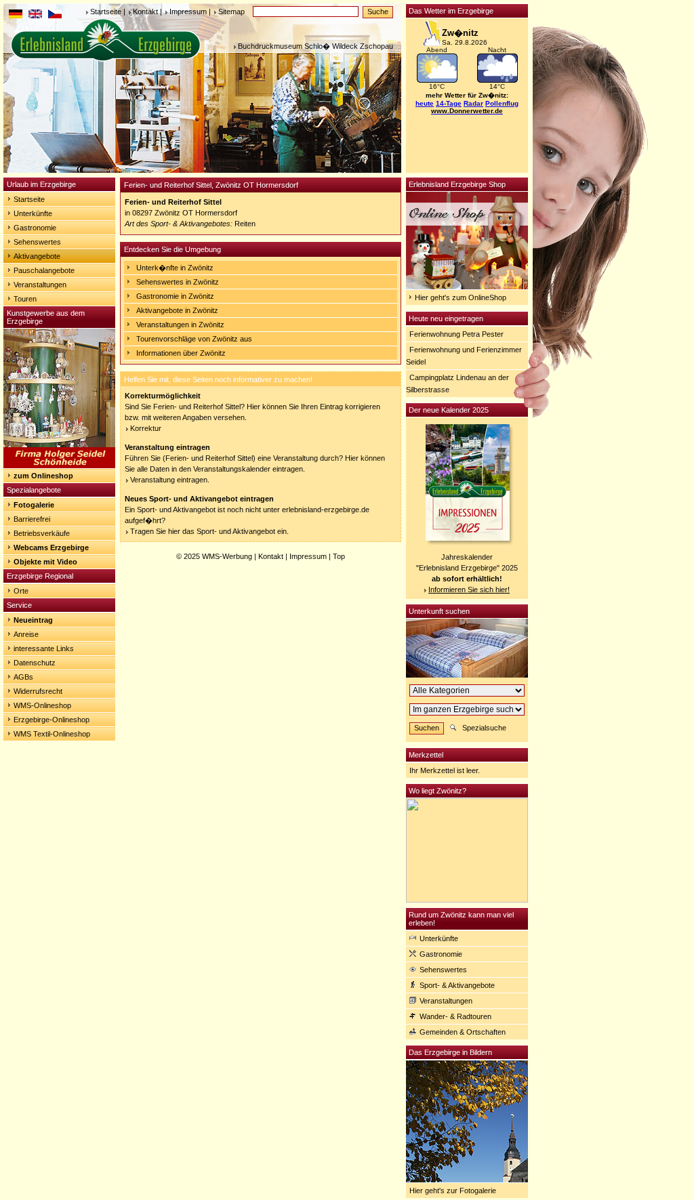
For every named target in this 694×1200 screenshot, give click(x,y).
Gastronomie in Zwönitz (175, 296)
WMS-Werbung (227, 556)
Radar (473, 103)
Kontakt (145, 11)
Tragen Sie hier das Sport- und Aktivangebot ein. (209, 531)
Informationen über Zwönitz (181, 353)
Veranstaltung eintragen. (169, 480)
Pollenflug (501, 103)
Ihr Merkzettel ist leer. (444, 770)
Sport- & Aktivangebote (457, 985)
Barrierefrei (32, 519)
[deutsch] (15, 16)
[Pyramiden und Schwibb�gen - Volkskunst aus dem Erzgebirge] (59, 465)
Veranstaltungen (40, 285)
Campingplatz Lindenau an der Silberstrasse (457, 383)
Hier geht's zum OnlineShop (460, 297)
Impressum (188, 11)
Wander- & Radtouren (455, 1016)
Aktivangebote (37, 256)
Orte (21, 591)
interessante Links (44, 648)
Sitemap (231, 11)
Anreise (26, 634)
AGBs (23, 677)
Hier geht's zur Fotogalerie (452, 1190)
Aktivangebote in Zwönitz (177, 310)
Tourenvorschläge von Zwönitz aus (194, 339)
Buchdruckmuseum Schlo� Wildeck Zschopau (315, 46)
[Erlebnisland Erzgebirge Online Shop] (467, 287)
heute (424, 103)
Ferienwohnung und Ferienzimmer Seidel (464, 356)
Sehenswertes (37, 242)
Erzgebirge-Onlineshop (51, 720)
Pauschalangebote (44, 270)
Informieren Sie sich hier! (469, 589)
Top (339, 556)
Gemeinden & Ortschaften (463, 1032)
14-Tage (449, 103)
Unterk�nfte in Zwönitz (174, 268)
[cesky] (55, 16)
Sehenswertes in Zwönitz (177, 282)
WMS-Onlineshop (42, 705)
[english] (35, 16)
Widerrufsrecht (38, 691)
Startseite (105, 11)
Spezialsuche (484, 728)
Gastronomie (35, 228)
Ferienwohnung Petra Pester (456, 334)
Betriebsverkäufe (42, 533)
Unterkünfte (33, 213)
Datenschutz (35, 663)
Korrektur (145, 428)
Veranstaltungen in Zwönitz (180, 324)
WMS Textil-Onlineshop (52, 734)
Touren (25, 299)
